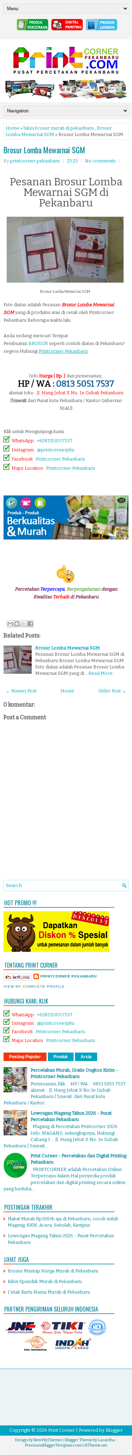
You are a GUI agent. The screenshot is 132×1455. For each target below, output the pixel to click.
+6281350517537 (55, 440)
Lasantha (106, 1440)
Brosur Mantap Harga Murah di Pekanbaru (53, 1271)
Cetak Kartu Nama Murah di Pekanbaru (49, 1292)
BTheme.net (96, 1445)
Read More (100, 673)
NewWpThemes (48, 1440)
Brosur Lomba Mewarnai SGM (44, 149)
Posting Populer (25, 1056)
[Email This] (10, 623)
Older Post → (112, 690)
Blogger (114, 1430)
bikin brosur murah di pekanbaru (59, 128)
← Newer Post (21, 690)
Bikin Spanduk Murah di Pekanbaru (45, 1281)
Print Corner (61, 1430)
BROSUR (38, 343)
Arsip (86, 1056)
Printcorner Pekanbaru (60, 459)
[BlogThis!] (16, 623)
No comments (100, 161)
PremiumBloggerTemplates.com (54, 1445)
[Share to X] (23, 623)
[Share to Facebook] (30, 623)
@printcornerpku (55, 449)
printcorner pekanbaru (68, 976)
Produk (61, 1056)
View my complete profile (34, 986)
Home (12, 128)
